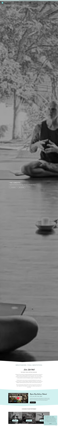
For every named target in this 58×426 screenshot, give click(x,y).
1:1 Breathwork (13, 187)
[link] (2, 2)
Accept (50, 423)
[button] (35, 2)
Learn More (33, 402)
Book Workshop (21, 187)
